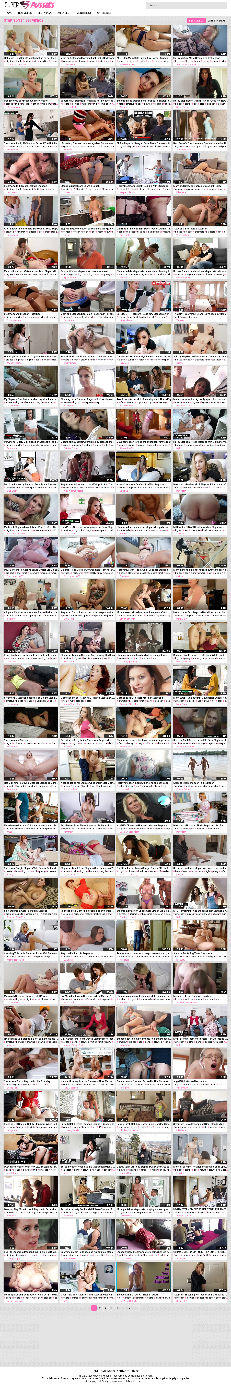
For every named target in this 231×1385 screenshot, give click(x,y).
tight (208, 871)
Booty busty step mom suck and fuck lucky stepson (31, 655)
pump (87, 615)
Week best (64, 13)
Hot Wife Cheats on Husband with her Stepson (142, 825)
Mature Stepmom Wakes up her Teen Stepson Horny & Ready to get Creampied (31, 271)
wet (177, 1255)
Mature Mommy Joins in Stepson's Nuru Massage (88, 1081)
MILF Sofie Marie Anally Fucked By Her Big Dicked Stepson (31, 569)
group (206, 701)
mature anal (100, 914)
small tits (44, 61)
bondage (195, 146)
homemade (124, 530)
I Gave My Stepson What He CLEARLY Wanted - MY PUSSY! (31, 1166)
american (10, 146)
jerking (122, 445)
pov (107, 61)
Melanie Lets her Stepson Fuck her (192, 996)
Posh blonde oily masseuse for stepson (26, 100)
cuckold (169, 104)
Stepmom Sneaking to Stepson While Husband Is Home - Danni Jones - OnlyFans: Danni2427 (200, 1294)
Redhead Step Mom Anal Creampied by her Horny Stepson (88, 910)
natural (195, 1084)
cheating (158, 104)
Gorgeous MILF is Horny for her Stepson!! (140, 697)
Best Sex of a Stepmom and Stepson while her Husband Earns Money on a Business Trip (200, 143)
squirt (114, 61)
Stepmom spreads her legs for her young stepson (144, 740)
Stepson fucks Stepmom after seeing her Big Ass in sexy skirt (144, 1252)
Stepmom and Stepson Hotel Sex (22, 314)
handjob (141, 231)
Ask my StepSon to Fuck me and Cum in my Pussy (200, 356)
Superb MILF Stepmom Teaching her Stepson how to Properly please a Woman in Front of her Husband (88, 100)
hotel (121, 104)
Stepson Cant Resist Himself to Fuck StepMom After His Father (200, 740)
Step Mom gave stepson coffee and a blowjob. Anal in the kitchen (88, 228)
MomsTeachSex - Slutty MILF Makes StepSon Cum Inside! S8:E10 (88, 697)
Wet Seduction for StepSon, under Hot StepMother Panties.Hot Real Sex (88, 783)
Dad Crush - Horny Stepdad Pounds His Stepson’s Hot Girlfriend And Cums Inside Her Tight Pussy (31, 484)
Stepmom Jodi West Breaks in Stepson (25, 186)
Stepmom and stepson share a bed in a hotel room (144, 100)
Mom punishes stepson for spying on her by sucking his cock (144, 1209)
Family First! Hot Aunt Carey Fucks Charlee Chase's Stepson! (144, 1124)
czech (151, 317)
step (202, 104)
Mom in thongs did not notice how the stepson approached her (200, 569)
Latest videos (216, 20)
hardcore (86, 104)
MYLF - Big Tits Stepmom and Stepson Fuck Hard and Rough (88, 1294)
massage (25, 104)
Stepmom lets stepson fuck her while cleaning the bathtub (144, 271)
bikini (158, 1297)
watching (223, 658)
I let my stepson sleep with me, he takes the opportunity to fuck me (144, 783)
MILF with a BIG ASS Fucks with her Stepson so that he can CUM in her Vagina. (200, 527)
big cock (179, 61)
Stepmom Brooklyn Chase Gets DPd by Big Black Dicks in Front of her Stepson (144, 910)
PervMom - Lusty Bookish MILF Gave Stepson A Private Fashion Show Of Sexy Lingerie (88, 1209)
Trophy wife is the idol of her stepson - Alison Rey (144, 399)
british (36, 104)
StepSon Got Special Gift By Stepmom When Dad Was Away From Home (31, 1124)
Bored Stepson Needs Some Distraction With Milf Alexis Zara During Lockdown (88, 1166)
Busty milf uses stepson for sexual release (84, 271)
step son (57, 104)
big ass (66, 61)
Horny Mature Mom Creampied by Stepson (196, 58)
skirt (121, 1255)
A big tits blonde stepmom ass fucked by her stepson (31, 612)
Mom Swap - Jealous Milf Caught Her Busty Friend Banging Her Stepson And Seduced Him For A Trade (200, 697)
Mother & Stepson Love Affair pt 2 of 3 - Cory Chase (31, 527)
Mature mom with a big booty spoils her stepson (199, 399)
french (122, 743)
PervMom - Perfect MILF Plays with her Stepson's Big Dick (200, 484)
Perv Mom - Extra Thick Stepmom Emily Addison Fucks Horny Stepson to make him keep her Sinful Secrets (88, 825)
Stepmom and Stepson (16, 740)
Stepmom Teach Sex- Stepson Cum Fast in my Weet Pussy (88, 868)
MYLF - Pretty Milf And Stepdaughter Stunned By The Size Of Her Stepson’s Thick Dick (200, 910)
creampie (199, 231)
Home (9, 13)
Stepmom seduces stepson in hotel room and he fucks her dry (200, 868)
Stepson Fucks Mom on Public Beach (193, 783)
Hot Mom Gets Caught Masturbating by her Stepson (31, 58)
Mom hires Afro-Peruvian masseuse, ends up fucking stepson (200, 1166)
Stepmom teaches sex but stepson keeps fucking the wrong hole (144, 527)
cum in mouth (94, 189)
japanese (216, 359)
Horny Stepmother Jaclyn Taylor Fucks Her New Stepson (200, 100)
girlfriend (57, 487)
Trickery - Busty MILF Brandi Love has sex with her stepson (200, 314)
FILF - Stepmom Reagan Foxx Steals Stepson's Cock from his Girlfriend (144, 143)
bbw (107, 231)
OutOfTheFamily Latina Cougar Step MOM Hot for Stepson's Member (144, 868)
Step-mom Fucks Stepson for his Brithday (27, 1081)
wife (121, 402)
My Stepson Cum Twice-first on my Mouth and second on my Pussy (31, 399)
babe (138, 104)
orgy (220, 701)
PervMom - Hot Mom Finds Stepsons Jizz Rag (198, 825)
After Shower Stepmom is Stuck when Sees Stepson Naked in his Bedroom (31, 228)
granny (206, 61)
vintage (122, 658)
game (203, 658)
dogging (41, 1127)
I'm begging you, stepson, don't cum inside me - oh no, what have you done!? (31, 1038)
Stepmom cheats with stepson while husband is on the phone (144, 996)
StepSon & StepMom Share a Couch (80, 186)
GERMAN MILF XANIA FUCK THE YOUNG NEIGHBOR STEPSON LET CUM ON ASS (200, 1252)
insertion (66, 402)
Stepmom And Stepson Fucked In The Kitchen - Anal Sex (144, 1081)
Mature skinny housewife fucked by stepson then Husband (88, 442)
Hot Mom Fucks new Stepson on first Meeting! (86, 996)
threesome (52, 871)
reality (44, 189)
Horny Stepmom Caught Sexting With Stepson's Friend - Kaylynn (144, 186)
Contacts (123, 1371)
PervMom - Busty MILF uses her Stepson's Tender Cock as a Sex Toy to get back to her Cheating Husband (31, 442)
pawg (42, 871)
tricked (9, 1212)
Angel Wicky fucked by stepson (190, 1081)
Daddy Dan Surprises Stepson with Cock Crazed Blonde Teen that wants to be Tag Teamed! (144, 1166)
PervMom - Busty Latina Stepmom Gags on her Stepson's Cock (88, 740)
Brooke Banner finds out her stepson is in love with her (200, 271)
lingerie (209, 1297)
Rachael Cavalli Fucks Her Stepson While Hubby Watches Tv (200, 655)
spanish (66, 189)
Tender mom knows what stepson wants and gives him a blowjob (144, 953)
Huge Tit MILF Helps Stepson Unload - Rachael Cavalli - (88, 1124)
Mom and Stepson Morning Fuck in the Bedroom (87, 58)
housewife (76, 445)
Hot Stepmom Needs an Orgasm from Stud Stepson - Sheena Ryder (31, 356)
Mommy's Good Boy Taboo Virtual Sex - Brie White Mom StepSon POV (31, 1294)
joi (101, 1212)
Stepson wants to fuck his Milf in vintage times (142, 655)
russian (9, 871)
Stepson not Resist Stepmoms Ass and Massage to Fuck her (144, 1038)
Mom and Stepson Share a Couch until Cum (197, 186)
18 (74, 189)
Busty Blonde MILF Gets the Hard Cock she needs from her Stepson (88, 356)
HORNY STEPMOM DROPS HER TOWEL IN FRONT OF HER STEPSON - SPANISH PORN (200, 1209)
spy (168, 1212)
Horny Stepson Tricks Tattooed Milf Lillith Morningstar (200, 442)
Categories (104, 13)
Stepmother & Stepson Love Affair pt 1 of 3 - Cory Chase (88, 484)
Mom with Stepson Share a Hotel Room (25, 996)
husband (88, 445)
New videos (25, 13)
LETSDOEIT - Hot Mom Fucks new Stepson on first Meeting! (144, 314)
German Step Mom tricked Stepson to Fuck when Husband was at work (31, 1209)
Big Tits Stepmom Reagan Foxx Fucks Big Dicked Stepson (31, 1252)
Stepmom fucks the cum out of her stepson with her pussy (88, 612)
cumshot (92, 61)
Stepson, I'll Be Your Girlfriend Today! (137, 1294)
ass (74, 61)
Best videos (45, 13)
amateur (123, 61)
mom (197, 61)
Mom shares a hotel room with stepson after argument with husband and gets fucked (144, 612)
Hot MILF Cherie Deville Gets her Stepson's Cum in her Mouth (31, 783)
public (189, 786)
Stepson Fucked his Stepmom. (77, 953)
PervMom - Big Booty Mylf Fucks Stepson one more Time (144, 356)
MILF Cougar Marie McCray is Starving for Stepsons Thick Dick (88, 1038)
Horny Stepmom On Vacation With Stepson (140, 484)
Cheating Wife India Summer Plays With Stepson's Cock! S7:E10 (31, 953)
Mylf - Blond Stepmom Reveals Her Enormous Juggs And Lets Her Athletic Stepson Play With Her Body (200, 1038)
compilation (105, 104)
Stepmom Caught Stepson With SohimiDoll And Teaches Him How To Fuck (31, 868)
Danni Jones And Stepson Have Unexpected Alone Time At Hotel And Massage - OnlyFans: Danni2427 (200, 612)
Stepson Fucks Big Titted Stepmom (192, 953)
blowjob (82, 61)
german (131, 445)
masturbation (154, 231)
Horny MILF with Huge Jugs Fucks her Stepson (142, 569)
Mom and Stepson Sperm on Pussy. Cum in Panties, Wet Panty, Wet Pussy (88, 314)
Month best (84, 13)
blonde (18, 61)
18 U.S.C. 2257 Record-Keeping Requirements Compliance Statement (116, 1375)
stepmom (46, 104)
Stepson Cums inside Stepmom (190, 228)
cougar (189, 445)
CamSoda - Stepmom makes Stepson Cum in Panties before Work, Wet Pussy (144, 228)
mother (221, 104)
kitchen (76, 231)
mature (27, 61)
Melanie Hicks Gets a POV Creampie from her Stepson (88, 569)
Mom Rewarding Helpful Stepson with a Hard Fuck (31, 825)
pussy (54, 61)
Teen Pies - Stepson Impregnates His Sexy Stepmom (88, 527)
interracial (102, 828)
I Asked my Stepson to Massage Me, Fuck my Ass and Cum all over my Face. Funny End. (88, 143)
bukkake (140, 1084)
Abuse (135, 1371)
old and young (221, 146)
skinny (65, 445)
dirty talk (31, 1127)
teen (223, 1212)
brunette (147, 146)
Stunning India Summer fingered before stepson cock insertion (88, 399)
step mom (18, 658)
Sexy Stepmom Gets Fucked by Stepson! (26, 910)
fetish (85, 317)
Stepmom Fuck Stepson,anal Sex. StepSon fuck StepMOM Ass (200, 1124)
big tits (9, 61)
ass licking (100, 1255)
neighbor (214, 1255)
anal (106, 146)
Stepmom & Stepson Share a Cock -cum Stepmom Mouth (31, 697)
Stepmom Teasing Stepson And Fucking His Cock (88, 655)
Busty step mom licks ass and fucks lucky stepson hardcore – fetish (88, 1252)
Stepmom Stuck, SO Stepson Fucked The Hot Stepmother (31, 143)
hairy (140, 743)
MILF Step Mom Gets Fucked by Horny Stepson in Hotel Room (144, 58)
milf (35, 61)
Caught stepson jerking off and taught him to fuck (144, 442)
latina (165, 61)
